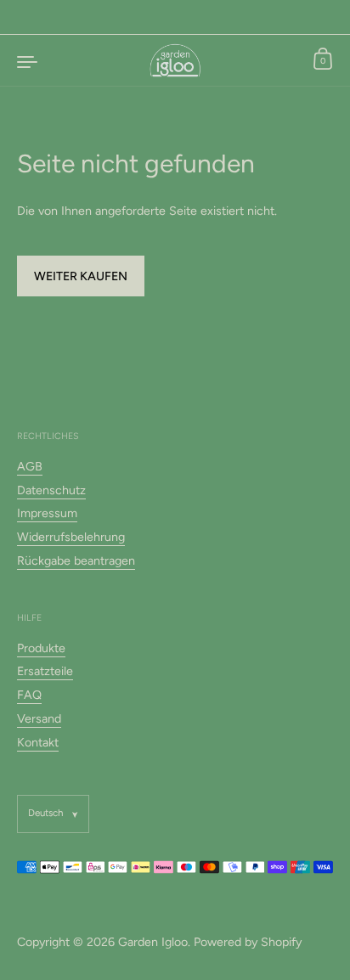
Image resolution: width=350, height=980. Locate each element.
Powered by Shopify (248, 941)
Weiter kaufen (80, 276)
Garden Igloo (153, 941)
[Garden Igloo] (175, 60)
